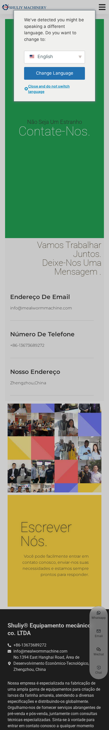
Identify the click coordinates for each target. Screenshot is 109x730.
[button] (102, 7)
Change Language (54, 73)
